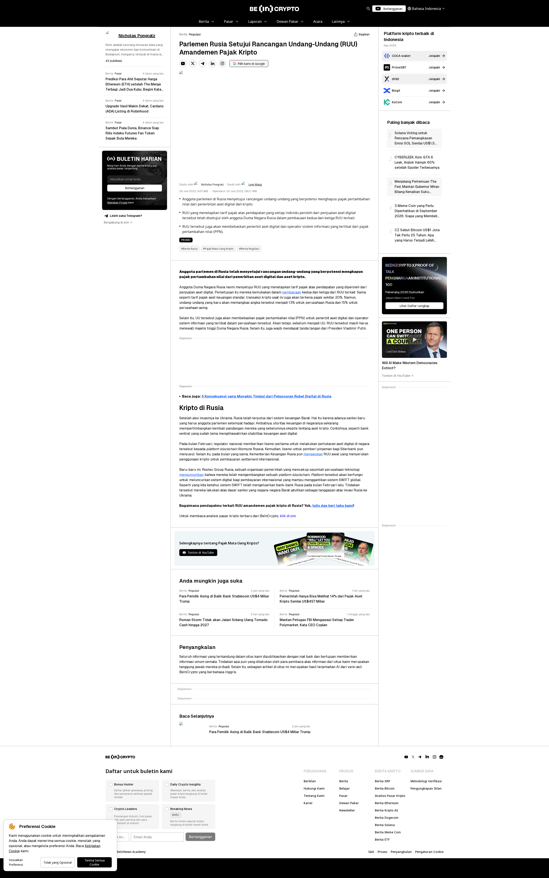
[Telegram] (202, 63)
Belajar (344, 788)
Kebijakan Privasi (117, 202)
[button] (132, 791)
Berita (183, 34)
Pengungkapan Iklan (426, 788)
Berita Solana (385, 825)
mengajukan (313, 454)
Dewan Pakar (349, 803)
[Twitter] (192, 63)
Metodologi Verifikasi (426, 781)
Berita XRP (382, 781)
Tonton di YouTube (396, 376)
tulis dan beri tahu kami (332, 505)
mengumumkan (191, 474)
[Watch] (414, 339)
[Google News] (441, 757)
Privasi (382, 852)
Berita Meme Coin (388, 832)
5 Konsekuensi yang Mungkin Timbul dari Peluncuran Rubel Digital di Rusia (266, 396)
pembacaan (291, 292)
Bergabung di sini (116, 222)
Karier (308, 803)
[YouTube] (183, 63)
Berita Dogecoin (386, 818)
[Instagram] (222, 63)
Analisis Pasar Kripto (390, 796)
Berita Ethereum (386, 803)
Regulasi (195, 34)
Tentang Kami (314, 796)
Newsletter (347, 810)
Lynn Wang (255, 184)
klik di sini (288, 516)
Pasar (343, 796)
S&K (371, 852)
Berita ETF (382, 839)
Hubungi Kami (314, 788)
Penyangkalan (401, 852)
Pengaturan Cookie (429, 852)
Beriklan (310, 781)
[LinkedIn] (212, 63)
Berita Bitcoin (385, 788)
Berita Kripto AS (386, 810)
